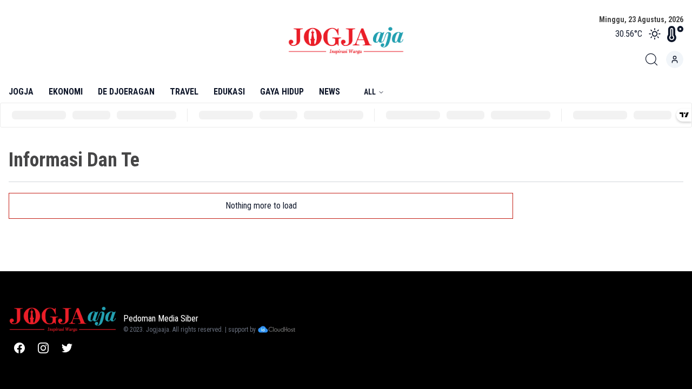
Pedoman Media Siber (160, 318)
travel (184, 91)
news (329, 91)
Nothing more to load (261, 205)
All (370, 92)
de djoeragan (126, 91)
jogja (21, 91)
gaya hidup (282, 91)
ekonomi (66, 91)
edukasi (229, 91)
